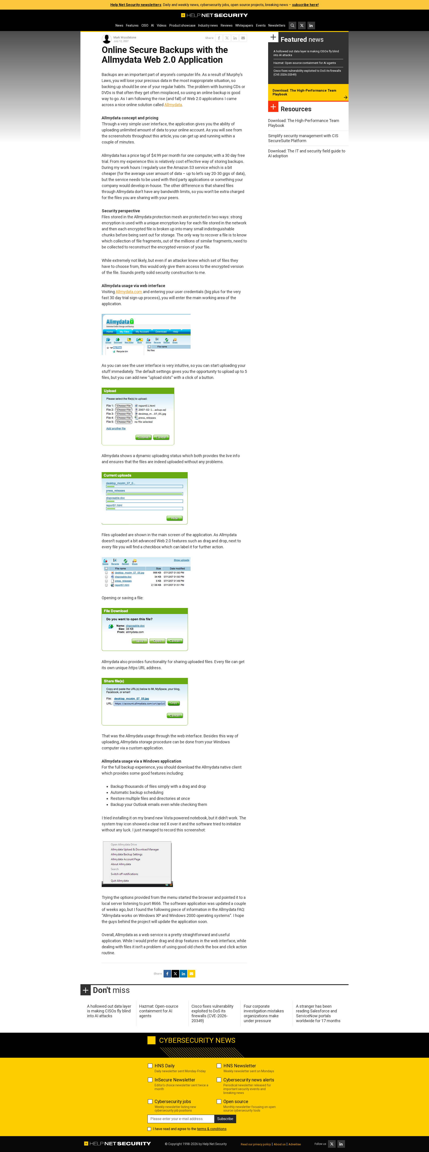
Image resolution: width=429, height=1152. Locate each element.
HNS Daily (165, 1065)
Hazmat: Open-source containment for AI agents (304, 63)
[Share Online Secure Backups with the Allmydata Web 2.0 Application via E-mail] (243, 38)
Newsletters (276, 25)
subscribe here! (305, 5)
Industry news (208, 25)
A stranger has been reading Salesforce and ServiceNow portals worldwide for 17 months (318, 1013)
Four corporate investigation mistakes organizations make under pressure (264, 1013)
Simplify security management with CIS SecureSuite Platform (303, 138)
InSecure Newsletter (175, 1080)
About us (280, 1144)
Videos (161, 25)
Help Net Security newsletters (135, 5)
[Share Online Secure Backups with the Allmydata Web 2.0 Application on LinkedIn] (235, 38)
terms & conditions (212, 1129)
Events (261, 25)
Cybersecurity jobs (173, 1101)
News (119, 25)
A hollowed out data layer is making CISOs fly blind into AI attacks (109, 1011)
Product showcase (182, 25)
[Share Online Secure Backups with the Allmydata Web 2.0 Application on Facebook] (219, 38)
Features (132, 25)
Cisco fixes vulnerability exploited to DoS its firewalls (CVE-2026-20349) (212, 1013)
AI (152, 25)
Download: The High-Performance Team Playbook (304, 92)
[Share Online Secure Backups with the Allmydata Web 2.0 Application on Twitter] (227, 38)
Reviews (227, 25)
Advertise (294, 1144)
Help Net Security (215, 1144)
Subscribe (225, 1119)
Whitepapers (244, 25)
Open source (235, 1101)
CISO (144, 25)
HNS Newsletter (239, 1065)
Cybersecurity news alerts (248, 1080)
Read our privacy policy (256, 1144)
